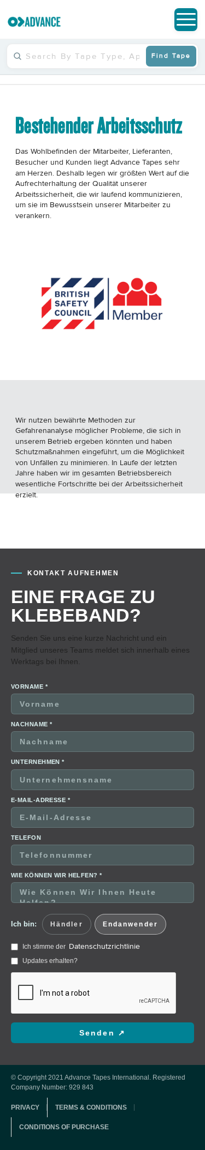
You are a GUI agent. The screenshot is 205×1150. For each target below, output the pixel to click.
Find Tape (171, 56)
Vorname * (29, 686)
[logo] (34, 21)
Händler (66, 924)
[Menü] (185, 19)
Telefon (26, 837)
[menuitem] (185, 19)
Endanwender (130, 924)
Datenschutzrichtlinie (104, 946)
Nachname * (31, 724)
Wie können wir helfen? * (56, 875)
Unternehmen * (38, 761)
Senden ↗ (102, 1032)
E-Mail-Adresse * (40, 800)
